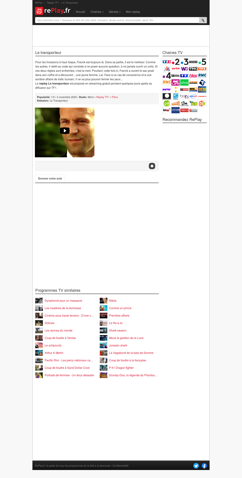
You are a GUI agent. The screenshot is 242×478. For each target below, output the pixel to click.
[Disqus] (97, 235)
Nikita (112, 300)
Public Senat (184, 110)
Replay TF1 (102, 97)
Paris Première (193, 82)
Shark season (117, 330)
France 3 (184, 61)
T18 (202, 82)
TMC (193, 68)
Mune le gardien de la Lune (126, 338)
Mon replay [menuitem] (133, 12)
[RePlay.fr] (54, 10)
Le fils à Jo (116, 323)
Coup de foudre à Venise (60, 338)
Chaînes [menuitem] (96, 12)
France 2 (175, 61)
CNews (184, 89)
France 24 (175, 96)
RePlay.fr (40, 465)
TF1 (166, 61)
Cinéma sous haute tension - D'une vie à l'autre (74, 315)
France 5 (202, 61)
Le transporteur (48, 52)
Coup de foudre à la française (127, 360)
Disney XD (193, 103)
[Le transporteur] (64, 132)
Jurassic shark (118, 345)
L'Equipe (202, 96)
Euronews (166, 96)
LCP (175, 110)
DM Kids (202, 103)
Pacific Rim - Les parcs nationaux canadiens (72, 360)
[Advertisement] (121, 36)
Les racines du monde (58, 330)
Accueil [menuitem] (80, 12)
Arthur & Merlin (54, 353)
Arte (175, 68)
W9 (184, 68)
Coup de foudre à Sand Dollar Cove (67, 368)
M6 (166, 68)
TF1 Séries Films (184, 75)
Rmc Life (175, 82)
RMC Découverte (202, 75)
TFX (202, 68)
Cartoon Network (184, 103)
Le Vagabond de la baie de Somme (131, 353)
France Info (175, 89)
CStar (175, 75)
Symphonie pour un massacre (63, 300)
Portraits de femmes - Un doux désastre (69, 375)
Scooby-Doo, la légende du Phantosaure (134, 375)
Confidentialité (120, 465)
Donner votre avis (50, 178)
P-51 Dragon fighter (121, 368)
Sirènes (49, 323)
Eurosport (193, 96)
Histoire (193, 110)
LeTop (166, 110)
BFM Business (202, 89)
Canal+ (193, 61)
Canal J (175, 103)
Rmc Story (166, 82)
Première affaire (119, 315)
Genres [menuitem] (114, 12)
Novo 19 (166, 89)
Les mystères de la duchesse (63, 308)
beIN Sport (184, 96)
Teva (184, 82)
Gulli (166, 103)
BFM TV (193, 89)
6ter (193, 75)
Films (115, 97)
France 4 (166, 75)
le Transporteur (70, 2)
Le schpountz (53, 345)
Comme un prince (120, 308)
